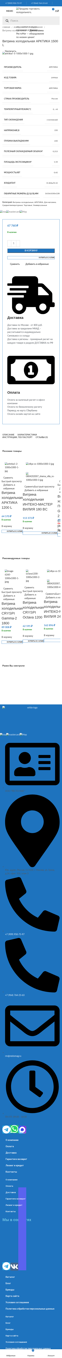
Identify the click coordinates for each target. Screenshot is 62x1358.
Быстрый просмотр (12, 481)
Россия (55, 99)
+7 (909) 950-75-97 (13, 3)
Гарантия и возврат (16, 1159)
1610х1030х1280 (52, 193)
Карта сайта (12, 1296)
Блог (8, 1283)
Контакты (11, 1172)
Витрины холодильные (14, 31)
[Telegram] (6, 1130)
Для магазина (50, 202)
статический (52, 120)
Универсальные (40, 205)
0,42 (56, 172)
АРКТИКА (53, 67)
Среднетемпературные (12, 205)
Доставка (11, 1152)
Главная (6, 27)
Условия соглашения (17, 1302)
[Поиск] (7, 20)
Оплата (10, 1146)
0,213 (55, 151)
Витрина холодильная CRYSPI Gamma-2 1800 (12, 613)
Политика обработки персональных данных (30, 1308)
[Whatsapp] (14, 1129)
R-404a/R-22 (52, 183)
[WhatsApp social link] (55, 3)
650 (56, 141)
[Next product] (10, 35)
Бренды (10, 1289)
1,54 (56, 162)
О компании (12, 1140)
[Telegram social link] (59, 3)
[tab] (8, 435)
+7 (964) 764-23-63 (39, 3)
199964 (54, 78)
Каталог (10, 1277)
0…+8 (55, 109)
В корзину (31, 251)
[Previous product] (4, 35)
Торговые (28, 205)
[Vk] (14, 1267)
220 (56, 130)
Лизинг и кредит (15, 1165)
